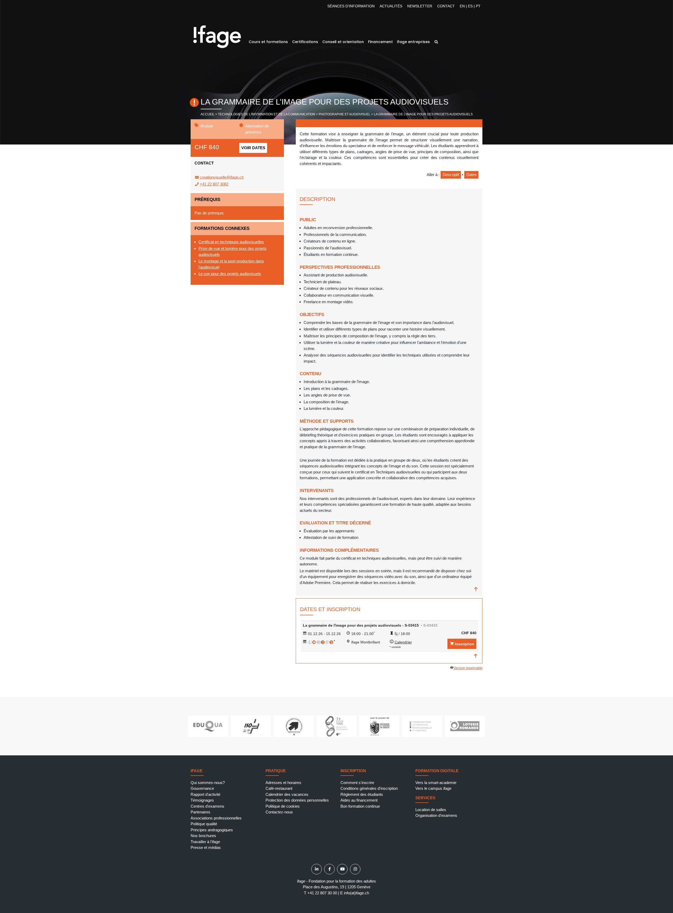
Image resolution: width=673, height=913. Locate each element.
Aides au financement (359, 800)
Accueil (208, 114)
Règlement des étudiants (361, 794)
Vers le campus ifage (433, 788)
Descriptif (451, 174)
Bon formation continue (360, 806)
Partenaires (200, 812)
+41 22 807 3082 (214, 184)
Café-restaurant (279, 788)
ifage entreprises (413, 41)
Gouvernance (202, 788)
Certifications (305, 41)
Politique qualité (204, 824)
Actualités (391, 6)
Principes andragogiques (212, 830)
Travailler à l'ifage (205, 841)
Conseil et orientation (343, 41)
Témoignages (202, 800)
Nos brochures (203, 835)
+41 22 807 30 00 (322, 893)
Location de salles (430, 809)
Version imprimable (467, 668)
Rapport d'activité (205, 794)
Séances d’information (351, 6)
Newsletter (419, 6)
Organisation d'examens (436, 815)
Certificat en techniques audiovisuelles (231, 242)
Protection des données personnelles (297, 800)
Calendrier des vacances (287, 794)
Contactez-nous (279, 812)
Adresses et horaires (283, 782)
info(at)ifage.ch (356, 893)
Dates (471, 174)
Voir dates (253, 148)
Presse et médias (206, 847)
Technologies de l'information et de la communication (266, 114)
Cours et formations (268, 41)
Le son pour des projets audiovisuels (229, 273)
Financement (380, 41)
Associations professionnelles (216, 818)
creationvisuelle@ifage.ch (222, 177)
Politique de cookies (283, 806)
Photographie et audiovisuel (344, 114)
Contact (446, 6)
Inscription (464, 644)
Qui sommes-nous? (208, 782)
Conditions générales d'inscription (369, 788)
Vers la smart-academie (435, 782)
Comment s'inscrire (357, 782)
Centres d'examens (207, 806)
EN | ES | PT (470, 6)
